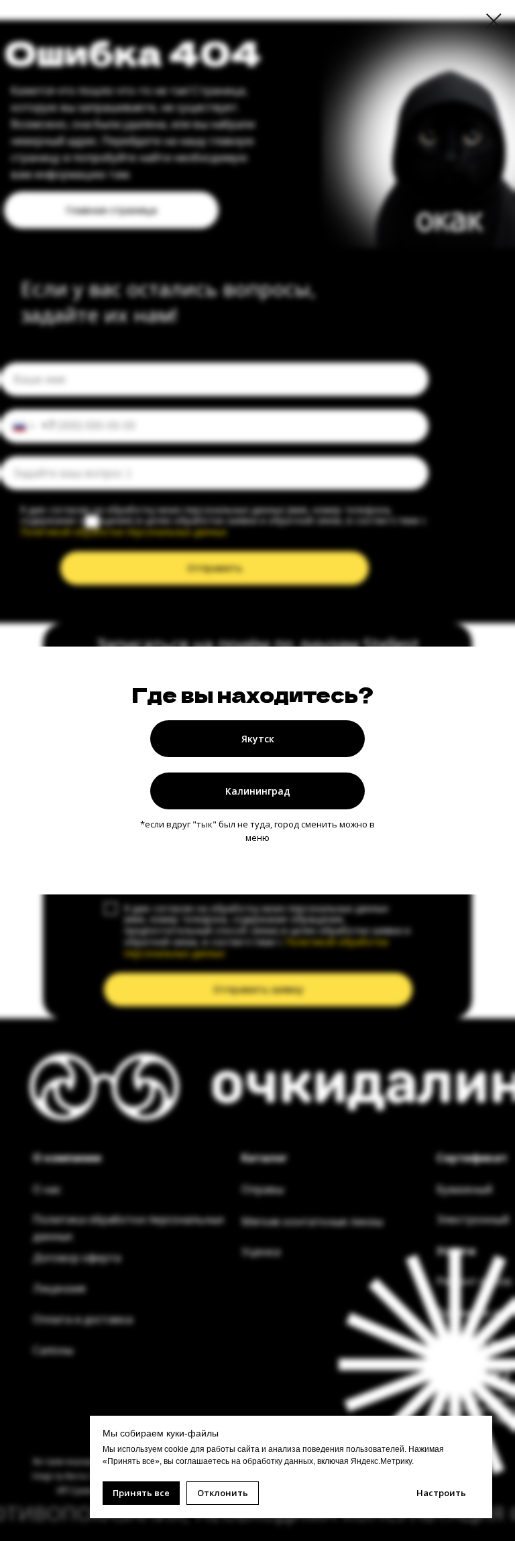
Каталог (264, 1157)
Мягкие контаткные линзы (312, 1221)
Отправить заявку (258, 989)
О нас (47, 1189)
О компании (67, 1157)
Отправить (214, 567)
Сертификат (472, 1157)
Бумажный (464, 1189)
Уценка (260, 1251)
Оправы (262, 1189)
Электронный (473, 1219)
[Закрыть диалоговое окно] (493, 21)
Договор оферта (77, 1257)
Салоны (53, 1350)
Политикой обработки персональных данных (123, 531)
